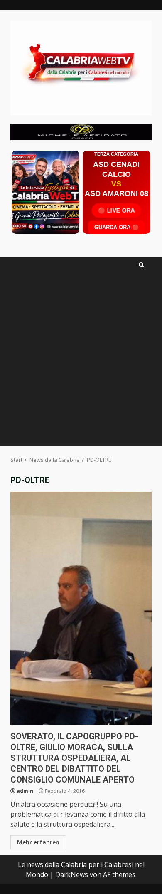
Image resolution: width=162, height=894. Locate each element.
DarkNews (71, 874)
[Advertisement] (81, 131)
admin (25, 791)
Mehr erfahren (38, 842)
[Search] (141, 265)
